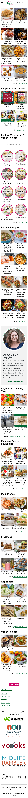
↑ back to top (14, 684)
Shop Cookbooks (6, 690)
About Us (4, 694)
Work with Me (5, 696)
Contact (4, 699)
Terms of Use (5, 705)
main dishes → (22, 532)
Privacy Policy (5, 703)
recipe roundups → (20, 489)
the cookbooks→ (21, 130)
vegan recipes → (21, 673)
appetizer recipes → (20, 627)
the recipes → (22, 83)
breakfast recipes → (20, 576)
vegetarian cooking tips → (18, 436)
